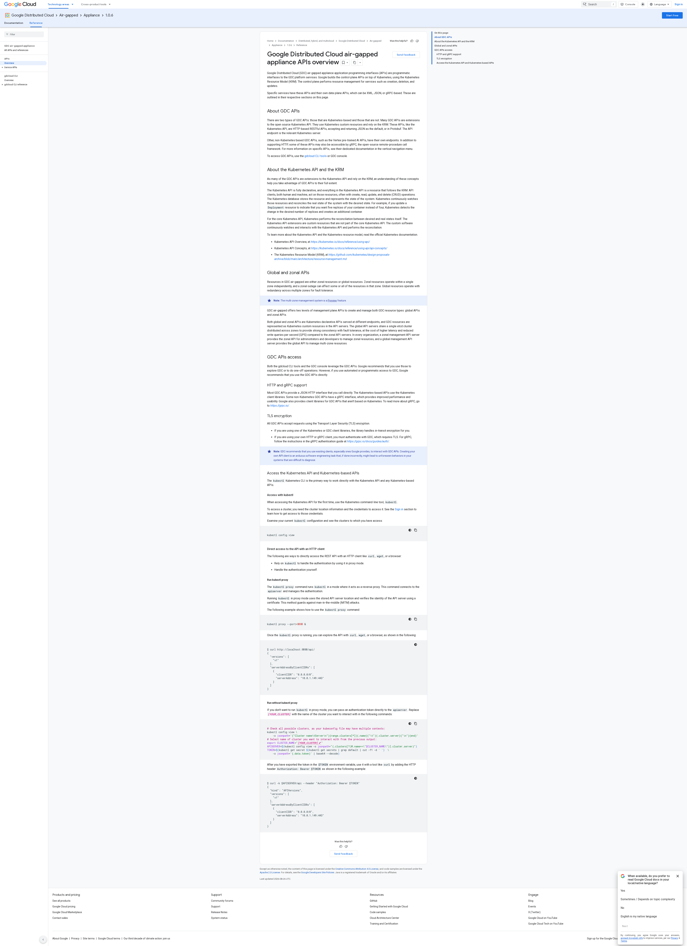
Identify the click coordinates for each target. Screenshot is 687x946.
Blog (530, 900)
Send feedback (406, 54)
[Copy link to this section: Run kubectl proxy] (291, 580)
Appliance (92, 15)
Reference (36, 22)
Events (532, 906)
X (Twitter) (534, 912)
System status (219, 917)
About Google (60, 938)
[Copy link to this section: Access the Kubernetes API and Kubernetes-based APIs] (362, 473)
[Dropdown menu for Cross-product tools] (110, 4)
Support (215, 906)
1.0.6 (109, 15)
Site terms (89, 938)
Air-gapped (68, 15)
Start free (672, 15)
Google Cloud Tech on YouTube (545, 923)
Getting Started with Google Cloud (389, 906)
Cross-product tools (93, 4)
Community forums (222, 900)
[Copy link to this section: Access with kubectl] (296, 495)
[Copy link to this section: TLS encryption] (295, 416)
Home (270, 41)
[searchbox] (24, 34)
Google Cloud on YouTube (542, 917)
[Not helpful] (417, 41)
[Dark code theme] (410, 530)
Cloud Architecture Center (384, 917)
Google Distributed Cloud (32, 15)
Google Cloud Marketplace (67, 912)
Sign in (679, 4)
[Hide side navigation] (43, 939)
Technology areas (58, 4)
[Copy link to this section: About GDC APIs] (303, 111)
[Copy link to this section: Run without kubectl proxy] (300, 703)
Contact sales (60, 917)
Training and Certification (384, 923)
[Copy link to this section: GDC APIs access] (304, 357)
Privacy (75, 938)
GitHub (373, 900)
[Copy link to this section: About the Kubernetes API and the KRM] (347, 170)
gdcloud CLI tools (315, 156)
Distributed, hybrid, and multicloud (316, 41)
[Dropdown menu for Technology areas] (73, 4)
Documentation (13, 22)
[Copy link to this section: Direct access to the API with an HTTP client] (328, 549)
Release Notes (219, 912)
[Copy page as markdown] (354, 63)
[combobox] (599, 4)
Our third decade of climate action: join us (147, 938)
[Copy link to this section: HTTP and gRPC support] (310, 385)
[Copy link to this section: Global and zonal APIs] (312, 273)
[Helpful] (412, 41)
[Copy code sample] (415, 530)
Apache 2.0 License (270, 872)
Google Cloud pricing (63, 906)
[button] (23, 67)
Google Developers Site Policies (317, 872)
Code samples (378, 912)
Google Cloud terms (109, 938)
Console (630, 4)
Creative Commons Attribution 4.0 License (356, 869)
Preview (332, 300)
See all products (61, 900)
